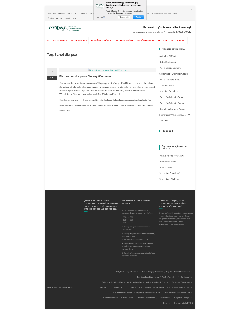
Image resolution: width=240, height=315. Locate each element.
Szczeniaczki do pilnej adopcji (173, 73)
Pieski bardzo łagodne (170, 67)
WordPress (68, 287)
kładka (115, 100)
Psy (74, 18)
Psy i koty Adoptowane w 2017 (149, 292)
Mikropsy (103, 287)
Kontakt (181, 40)
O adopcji (83, 13)
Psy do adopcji (60, 40)
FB (172, 40)
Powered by (99, 17)
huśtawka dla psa (105, 100)
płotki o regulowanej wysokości (99, 105)
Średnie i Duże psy (55, 18)
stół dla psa (129, 105)
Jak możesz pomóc (110, 298)
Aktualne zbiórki (124, 40)
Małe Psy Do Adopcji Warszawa (164, 13)
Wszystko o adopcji (182, 298)
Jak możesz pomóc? (99, 40)
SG (48, 40)
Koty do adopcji (79, 40)
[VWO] (105, 17)
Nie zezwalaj (124, 17)
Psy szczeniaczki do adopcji (178, 287)
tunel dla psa (64, 111)
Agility (95, 100)
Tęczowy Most (164, 298)
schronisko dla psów (169, 179)
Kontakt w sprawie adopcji (172, 109)
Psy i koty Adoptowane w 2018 (177, 292)
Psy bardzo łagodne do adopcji (151, 287)
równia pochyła (118, 105)
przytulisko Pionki (167, 161)
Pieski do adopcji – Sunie (171, 97)
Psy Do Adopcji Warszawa (171, 155)
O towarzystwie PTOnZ (183, 303)
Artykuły (162, 40)
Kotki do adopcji (167, 62)
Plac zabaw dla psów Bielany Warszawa (85, 76)
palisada (143, 100)
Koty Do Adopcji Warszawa (127, 272)
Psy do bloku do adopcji (123, 292)
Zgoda (138, 17)
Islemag (50, 287)
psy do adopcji (166, 167)
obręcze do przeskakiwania (129, 100)
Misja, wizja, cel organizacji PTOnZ (62, 13)
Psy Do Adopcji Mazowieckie (178, 272)
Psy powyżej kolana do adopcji (123, 287)
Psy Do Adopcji (168, 277)
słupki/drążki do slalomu (144, 105)
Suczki (67, 18)
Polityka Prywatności (146, 298)
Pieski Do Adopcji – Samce (171, 103)
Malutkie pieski (166, 85)
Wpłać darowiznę (145, 40)
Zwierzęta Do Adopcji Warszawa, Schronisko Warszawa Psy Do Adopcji (131, 282)
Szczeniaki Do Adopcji (169, 173)
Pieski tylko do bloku (169, 79)
